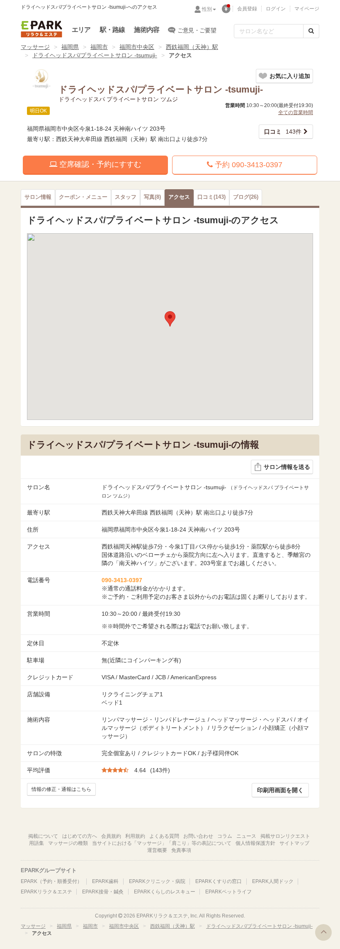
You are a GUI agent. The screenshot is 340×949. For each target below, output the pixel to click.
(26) (245, 197)
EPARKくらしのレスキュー (164, 892)
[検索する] (311, 31)
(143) (211, 197)
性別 (207, 9)
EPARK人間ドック (273, 881)
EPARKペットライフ (228, 892)
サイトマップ (294, 843)
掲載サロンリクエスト (285, 836)
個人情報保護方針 (255, 843)
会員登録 (247, 9)
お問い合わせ (198, 836)
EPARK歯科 (105, 881)
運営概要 (157, 850)
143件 (282, 131)
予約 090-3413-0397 (247, 165)
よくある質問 (164, 836)
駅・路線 (112, 29)
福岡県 (70, 47)
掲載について (43, 836)
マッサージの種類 (68, 843)
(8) (152, 197)
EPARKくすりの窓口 (218, 881)
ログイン (276, 9)
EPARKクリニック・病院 (157, 881)
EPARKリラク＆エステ (41, 29)
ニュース (246, 836)
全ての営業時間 (295, 112)
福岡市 (99, 47)
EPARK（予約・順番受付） (51, 881)
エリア (81, 29)
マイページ (306, 9)
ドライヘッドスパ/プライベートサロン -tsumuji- (94, 55)
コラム (224, 836)
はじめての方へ (79, 836)
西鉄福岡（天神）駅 (192, 47)
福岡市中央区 (136, 47)
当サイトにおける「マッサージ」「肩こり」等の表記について (161, 843)
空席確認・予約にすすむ (99, 164)
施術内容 (146, 29)
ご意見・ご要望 (196, 30)
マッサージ (35, 47)
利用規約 (135, 836)
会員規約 (111, 836)
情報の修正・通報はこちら (61, 789)
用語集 (36, 843)
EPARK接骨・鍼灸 (103, 892)
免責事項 (181, 850)
